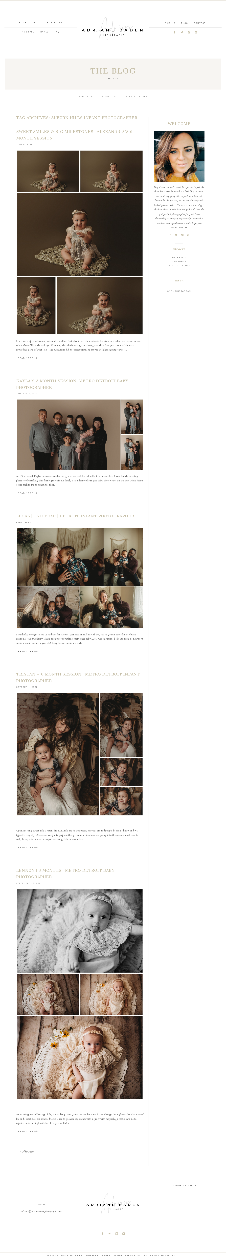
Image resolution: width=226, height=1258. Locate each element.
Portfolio (54, 22)
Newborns (109, 97)
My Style (28, 32)
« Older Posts (27, 1152)
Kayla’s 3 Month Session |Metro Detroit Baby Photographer (72, 384)
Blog (184, 23)
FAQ (57, 32)
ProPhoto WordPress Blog (121, 1255)
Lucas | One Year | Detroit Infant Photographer (75, 516)
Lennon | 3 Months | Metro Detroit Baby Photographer (65, 873)
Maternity (85, 97)
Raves (44, 32)
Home (23, 22)
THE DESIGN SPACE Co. (163, 1255)
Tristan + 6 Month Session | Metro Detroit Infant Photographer (78, 677)
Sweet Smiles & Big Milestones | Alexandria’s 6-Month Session (75, 134)
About (36, 22)
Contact (200, 23)
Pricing (170, 23)
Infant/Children (136, 97)
